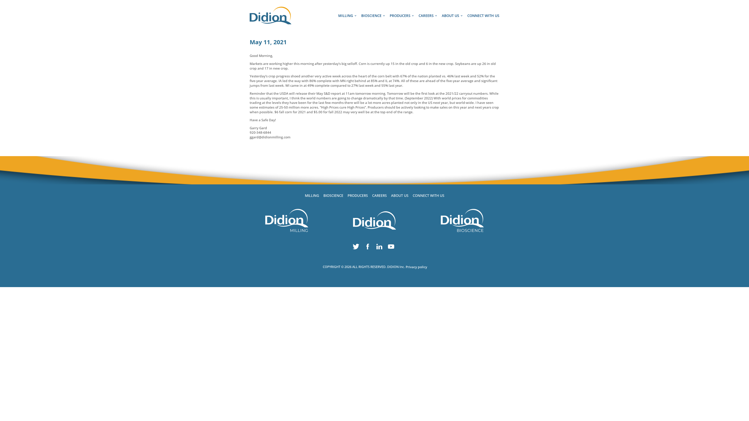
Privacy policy (416, 267)
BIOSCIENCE (371, 16)
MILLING (345, 16)
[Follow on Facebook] (369, 247)
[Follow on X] (357, 247)
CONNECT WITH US (483, 16)
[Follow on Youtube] (392, 247)
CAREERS (426, 16)
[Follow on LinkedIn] (380, 247)
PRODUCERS (400, 16)
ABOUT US (450, 16)
